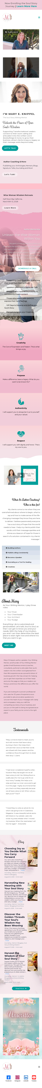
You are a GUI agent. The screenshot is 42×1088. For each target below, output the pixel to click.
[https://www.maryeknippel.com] (7, 1067)
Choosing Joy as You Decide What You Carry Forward (15, 852)
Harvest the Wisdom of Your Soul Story (14, 956)
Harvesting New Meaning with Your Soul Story (14, 885)
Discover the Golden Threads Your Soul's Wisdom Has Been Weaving (14, 920)
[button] (39, 17)
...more (22, 870)
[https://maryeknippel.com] (7, 17)
